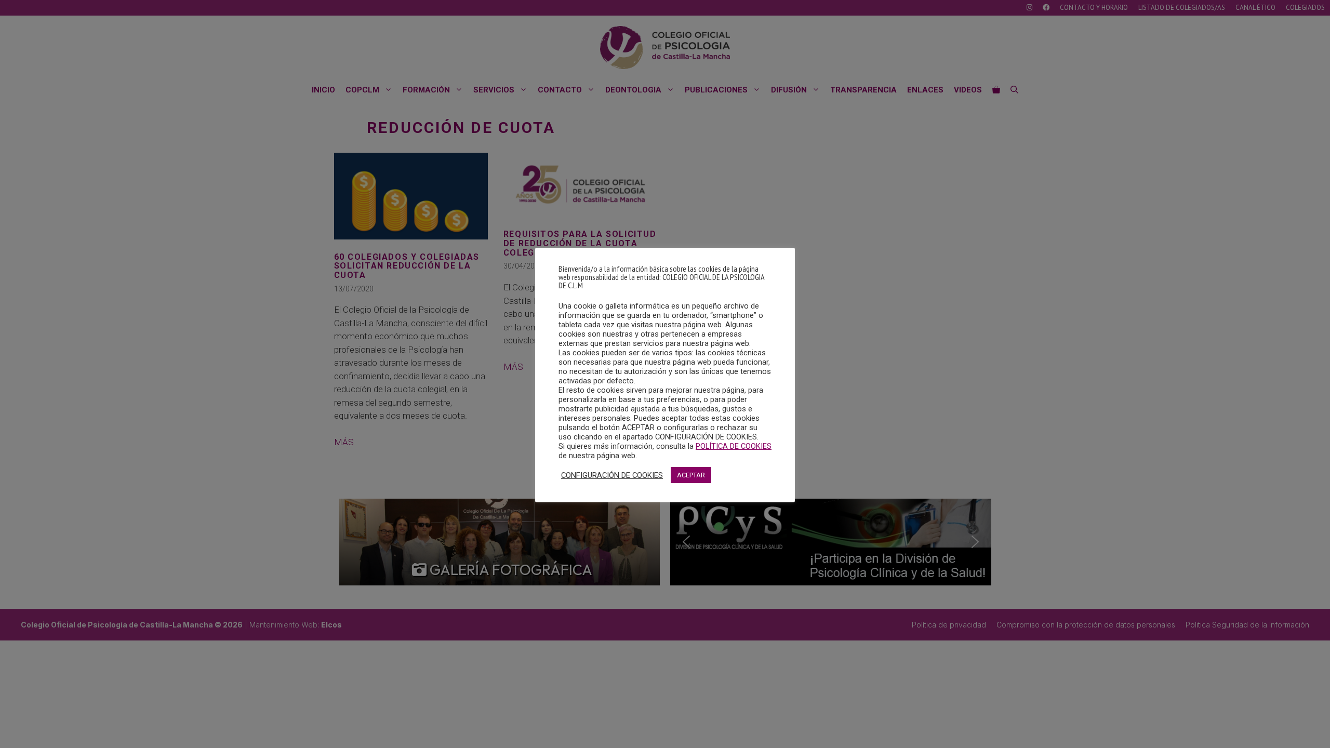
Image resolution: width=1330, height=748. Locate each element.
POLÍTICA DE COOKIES (734, 446)
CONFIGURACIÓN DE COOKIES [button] (612, 475)
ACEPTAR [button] (691, 475)
